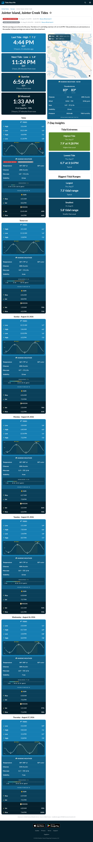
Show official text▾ (45, 19)
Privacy (43, 830)
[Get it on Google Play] (53, 826)
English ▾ (46, 834)
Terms (49, 830)
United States (5, 9)
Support (55, 830)
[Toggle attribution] (89, 76)
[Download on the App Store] (39, 826)
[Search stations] (85, 2)
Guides (37, 830)
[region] (69, 55)
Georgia (12, 9)
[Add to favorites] (50, 12)
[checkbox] (59, 36)
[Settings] (90, 2)
